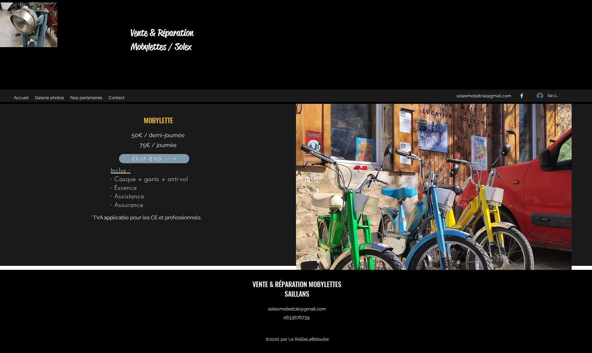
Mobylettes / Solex (161, 46)
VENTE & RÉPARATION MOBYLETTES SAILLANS (297, 288)
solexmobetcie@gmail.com (484, 95)
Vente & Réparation (162, 33)
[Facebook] (522, 96)
